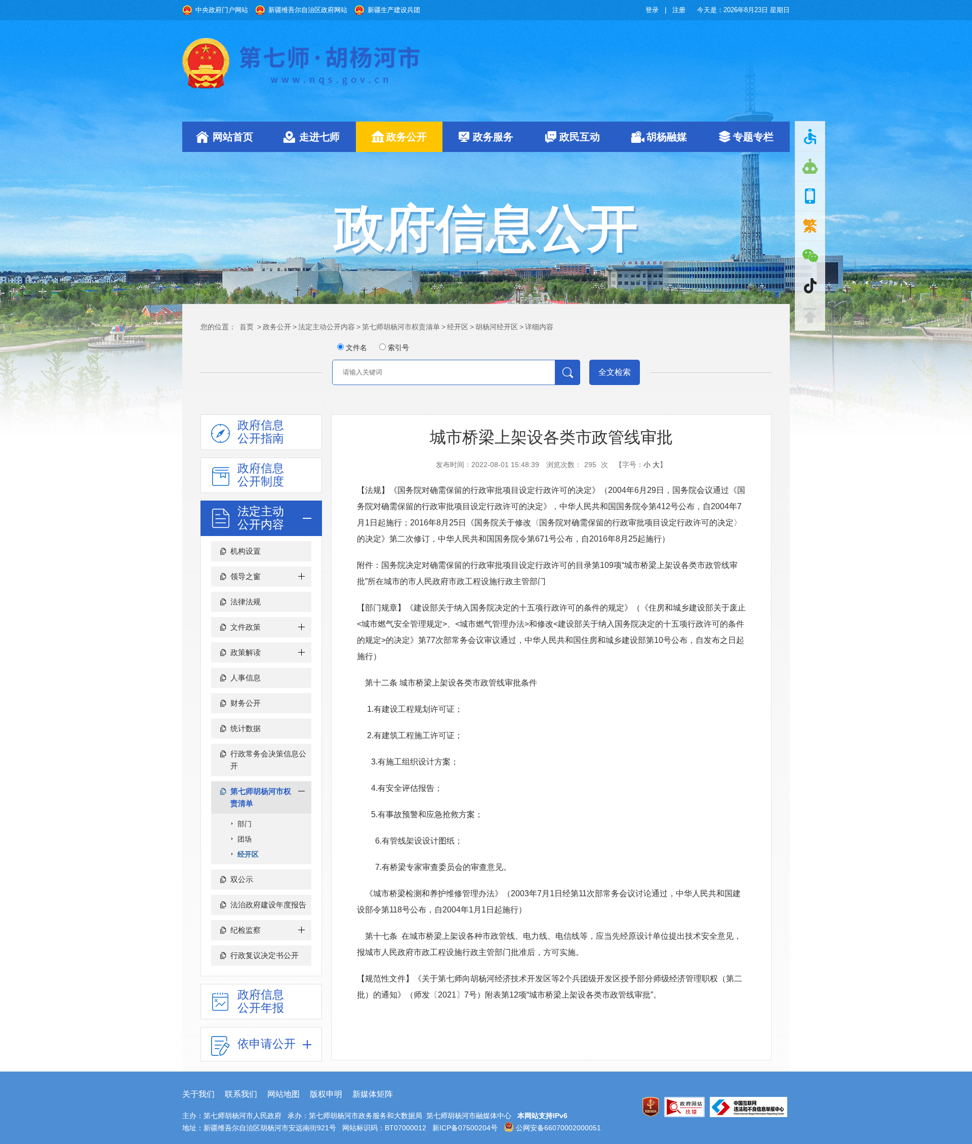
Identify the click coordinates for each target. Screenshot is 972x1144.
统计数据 (245, 728)
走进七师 (319, 136)
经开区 (457, 327)
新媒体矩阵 (372, 1094)
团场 (244, 839)
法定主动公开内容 (326, 327)
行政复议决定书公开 (264, 955)
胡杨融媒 (666, 136)
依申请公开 (266, 1043)
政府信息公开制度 (260, 475)
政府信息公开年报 (260, 1001)
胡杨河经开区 (496, 327)
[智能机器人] (810, 166)
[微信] (810, 256)
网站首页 (233, 136)
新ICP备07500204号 (465, 1128)
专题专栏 (753, 136)
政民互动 (579, 136)
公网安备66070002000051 (557, 1128)
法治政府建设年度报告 (268, 904)
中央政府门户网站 (221, 10)
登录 (652, 10)
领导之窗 (245, 576)
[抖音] (810, 286)
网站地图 (283, 1094)
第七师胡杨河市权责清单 (401, 327)
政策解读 (245, 652)
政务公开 (406, 136)
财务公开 (245, 703)
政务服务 (493, 136)
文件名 (356, 348)
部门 (244, 824)
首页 (246, 327)
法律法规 (245, 601)
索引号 (398, 348)
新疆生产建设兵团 (394, 10)
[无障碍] (810, 136)
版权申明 (326, 1094)
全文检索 (614, 372)
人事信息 (245, 677)
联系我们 (241, 1094)
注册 (678, 10)
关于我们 (198, 1094)
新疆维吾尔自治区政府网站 (307, 10)
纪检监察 (245, 930)
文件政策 (245, 627)
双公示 (241, 879)
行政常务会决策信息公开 (268, 759)
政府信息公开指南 (260, 431)
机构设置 (245, 551)
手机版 (810, 196)
